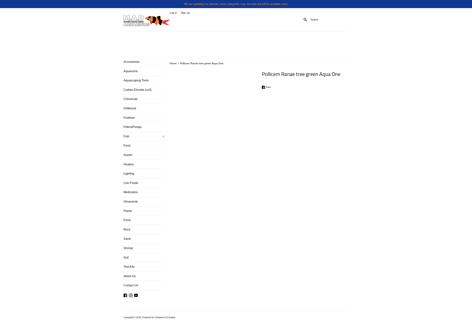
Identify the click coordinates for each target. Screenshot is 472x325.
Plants (128, 210)
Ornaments (131, 201)
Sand (127, 238)
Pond (127, 220)
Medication (131, 192)
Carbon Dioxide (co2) (138, 89)
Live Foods (131, 183)
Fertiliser (129, 117)
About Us (130, 276)
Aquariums (131, 71)
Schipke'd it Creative (165, 317)
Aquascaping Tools (136, 80)
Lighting (129, 173)
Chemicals (131, 99)
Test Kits (129, 266)
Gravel (128, 155)
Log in (173, 12)
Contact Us (131, 285)
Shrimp (128, 248)
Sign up (185, 12)
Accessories (132, 61)
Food (127, 145)
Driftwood (130, 108)
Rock (127, 229)
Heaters (129, 164)
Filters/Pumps (133, 127)
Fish (144, 136)
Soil (126, 257)
